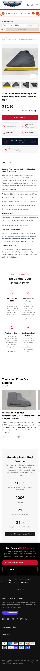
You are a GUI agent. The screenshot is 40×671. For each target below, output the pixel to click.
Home (4, 38)
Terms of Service (6, 663)
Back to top (20, 589)
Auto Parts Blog (25, 660)
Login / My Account (7, 660)
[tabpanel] (20, 213)
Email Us (11, 569)
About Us (16, 660)
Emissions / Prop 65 (18, 663)
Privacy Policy (29, 662)
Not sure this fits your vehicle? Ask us (20, 534)
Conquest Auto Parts (11, 657)
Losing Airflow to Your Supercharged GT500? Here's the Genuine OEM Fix (19, 415)
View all (5, 386)
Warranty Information (7, 662)
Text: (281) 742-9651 (15, 563)
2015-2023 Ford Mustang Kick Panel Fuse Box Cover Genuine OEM (19, 40)
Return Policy (34, 660)
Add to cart (20, 117)
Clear (3, 29)
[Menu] (36, 4)
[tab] (6, 162)
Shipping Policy (19, 662)
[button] (32, 4)
